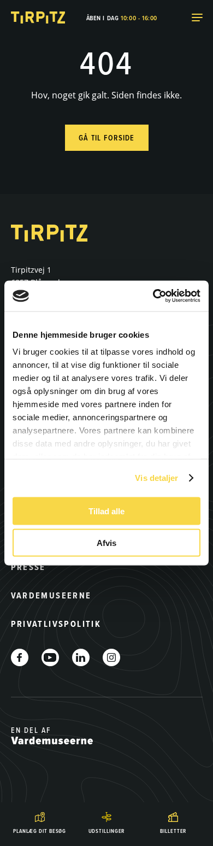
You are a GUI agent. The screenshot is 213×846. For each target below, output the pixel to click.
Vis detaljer (156, 478)
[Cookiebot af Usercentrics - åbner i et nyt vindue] (153, 296)
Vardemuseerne (51, 595)
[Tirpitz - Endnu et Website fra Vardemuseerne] (38, 17)
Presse (28, 567)
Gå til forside (107, 137)
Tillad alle (106, 510)
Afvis (106, 543)
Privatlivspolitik (56, 624)
